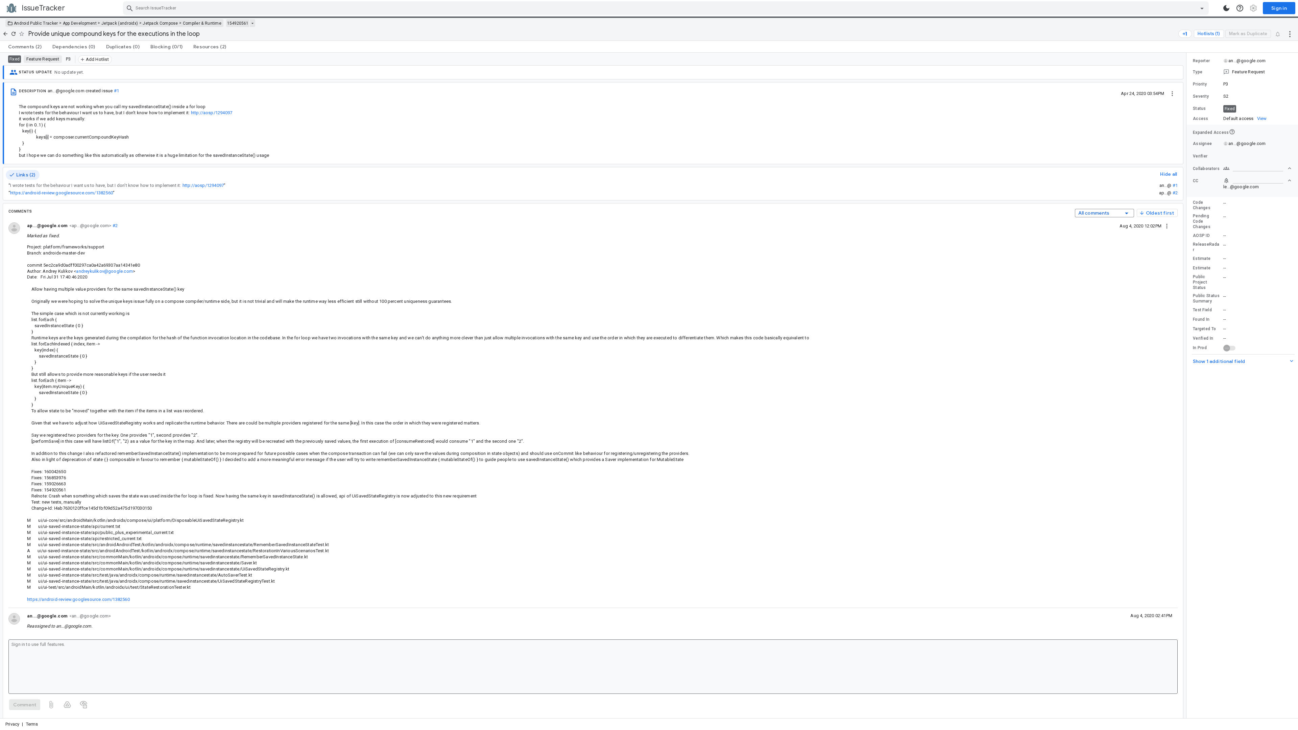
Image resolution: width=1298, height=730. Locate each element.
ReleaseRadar (1206, 247)
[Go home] (5, 34)
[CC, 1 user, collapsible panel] (1257, 180)
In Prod (1200, 347)
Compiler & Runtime (202, 23)
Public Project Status (1200, 282)
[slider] (1187, 385)
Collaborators (1206, 168)
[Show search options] (1202, 8)
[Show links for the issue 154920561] (252, 23)
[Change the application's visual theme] (1226, 8)
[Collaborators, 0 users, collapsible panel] (1257, 168)
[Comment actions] (1166, 225)
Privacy (12, 724)
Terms (32, 724)
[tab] (25, 46)
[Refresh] (13, 34)
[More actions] (1289, 33)
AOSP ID (1201, 235)
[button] (1242, 72)
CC (1196, 180)
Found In (1201, 319)
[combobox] (667, 8)
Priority (1200, 84)
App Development (80, 23)
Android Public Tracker (36, 23)
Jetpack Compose (160, 23)
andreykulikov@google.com (104, 271)
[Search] (130, 8)
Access (1200, 118)
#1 (116, 90)
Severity (1201, 96)
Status (1199, 108)
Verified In (1203, 338)
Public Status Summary (1206, 298)
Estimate (1201, 258)
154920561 (237, 23)
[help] (1240, 8)
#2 (1175, 192)
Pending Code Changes (1201, 221)
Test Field (1202, 310)
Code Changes (1201, 205)
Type (1197, 72)
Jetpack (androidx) (119, 23)
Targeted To (1204, 328)
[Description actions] (1172, 93)
